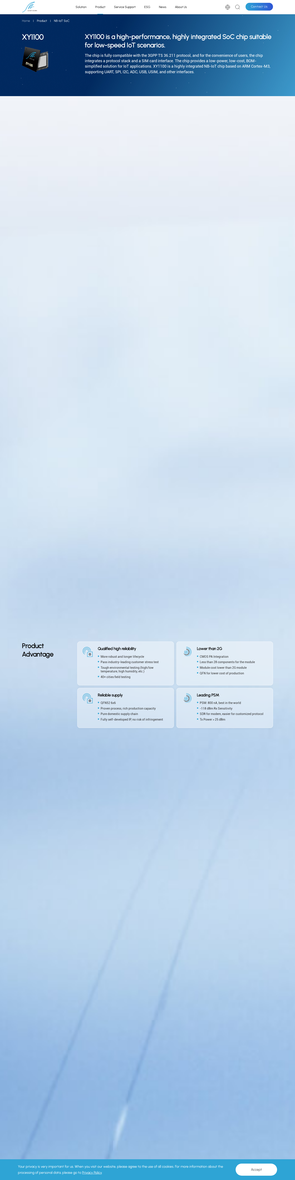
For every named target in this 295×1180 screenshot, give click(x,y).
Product (100, 7)
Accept (256, 1169)
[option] (175, 678)
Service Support (125, 7)
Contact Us (259, 6)
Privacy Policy (92, 1172)
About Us (181, 7)
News (162, 7)
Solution (81, 7)
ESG (147, 7)
